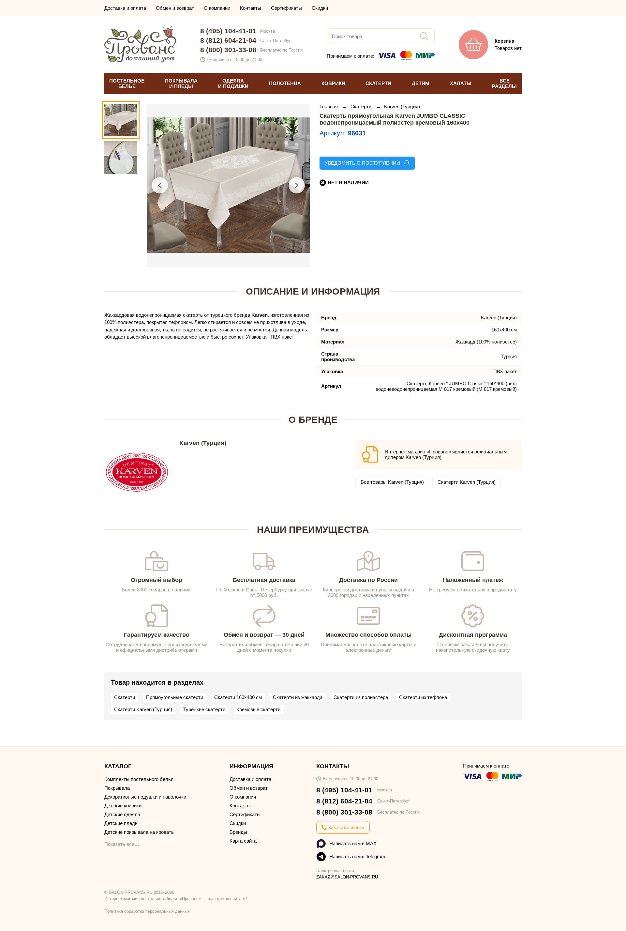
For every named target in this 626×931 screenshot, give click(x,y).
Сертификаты (286, 8)
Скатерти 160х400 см (238, 697)
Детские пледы (121, 823)
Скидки (320, 8)
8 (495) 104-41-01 (228, 31)
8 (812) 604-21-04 (228, 40)
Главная (329, 106)
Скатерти (361, 106)
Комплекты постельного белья (138, 779)
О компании (217, 8)
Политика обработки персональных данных (147, 911)
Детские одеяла (122, 814)
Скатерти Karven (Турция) (467, 482)
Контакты (250, 8)
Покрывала (117, 788)
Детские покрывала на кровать (139, 832)
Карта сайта (243, 841)
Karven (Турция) (402, 106)
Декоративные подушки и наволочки (145, 797)
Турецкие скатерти (204, 709)
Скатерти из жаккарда (297, 697)
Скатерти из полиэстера (361, 697)
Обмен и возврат (175, 8)
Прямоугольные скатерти (174, 697)
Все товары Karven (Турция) (392, 482)
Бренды (238, 832)
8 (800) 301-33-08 (228, 49)
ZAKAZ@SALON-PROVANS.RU (347, 877)
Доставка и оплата (125, 8)
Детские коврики (123, 805)
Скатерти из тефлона (423, 697)
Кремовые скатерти (258, 709)
